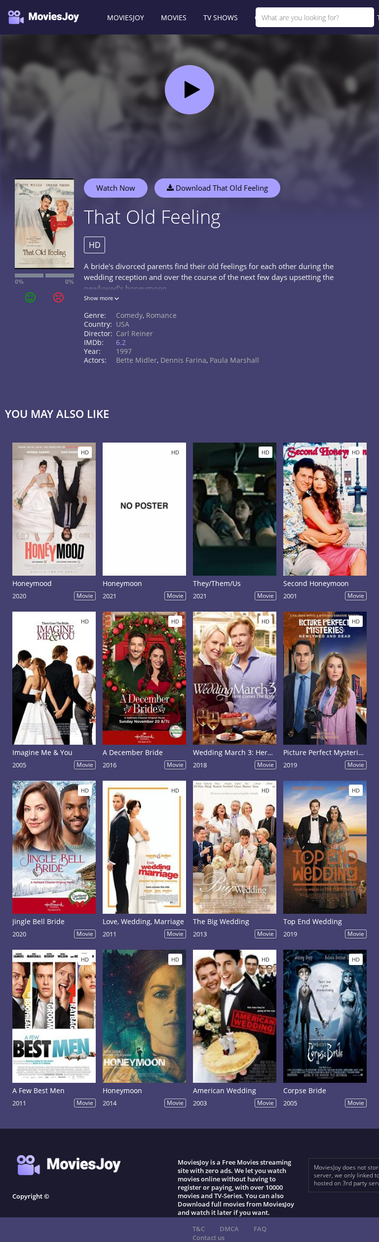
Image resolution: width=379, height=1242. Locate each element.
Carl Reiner (134, 333)
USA (122, 324)
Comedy (129, 315)
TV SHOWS (220, 17)
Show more (99, 298)
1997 (124, 351)
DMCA (229, 1228)
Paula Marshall (234, 360)
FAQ (260, 1228)
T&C (198, 1228)
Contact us (208, 1237)
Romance (161, 315)
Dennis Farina (183, 360)
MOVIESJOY (125, 17)
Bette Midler (136, 360)
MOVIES (174, 17)
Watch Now (115, 188)
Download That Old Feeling (221, 188)
